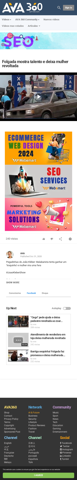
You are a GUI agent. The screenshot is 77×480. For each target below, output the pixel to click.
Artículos (33, 25)
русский (32, 456)
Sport (55, 415)
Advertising (10, 428)
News (55, 419)
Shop (6, 412)
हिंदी (5, 459)
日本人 (31, 443)
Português (33, 452)
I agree (38, 475)
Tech (55, 422)
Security (32, 419)
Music (56, 412)
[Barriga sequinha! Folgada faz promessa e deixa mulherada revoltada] (18, 355)
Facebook (31, 293)
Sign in (68, 7)
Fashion (32, 428)
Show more (12, 282)
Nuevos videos (51, 19)
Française (9, 452)
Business (32, 415)
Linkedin (66, 456)
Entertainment (60, 431)
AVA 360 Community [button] (26, 19)
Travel (31, 431)
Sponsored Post (12, 431)
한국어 (31, 446)
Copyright (9, 425)
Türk (30, 462)
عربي (6, 446)
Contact (8, 415)
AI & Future (33, 412)
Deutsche (8, 456)
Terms (7, 422)
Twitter (66, 446)
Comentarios (15, 293)
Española (33, 459)
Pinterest (66, 452)
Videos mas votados (13, 25)
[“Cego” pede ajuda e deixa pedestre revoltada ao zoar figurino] (18, 321)
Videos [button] (5, 19)
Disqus (45, 293)
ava (22, 253)
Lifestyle (32, 422)
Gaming (57, 428)
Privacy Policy (11, 419)
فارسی (31, 449)
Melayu (7, 462)
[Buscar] (59, 7)
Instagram (67, 449)
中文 (6, 449)
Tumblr (65, 459)
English (8, 443)
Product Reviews (36, 425)
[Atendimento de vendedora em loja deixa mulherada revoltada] (18, 340)
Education (58, 425)
